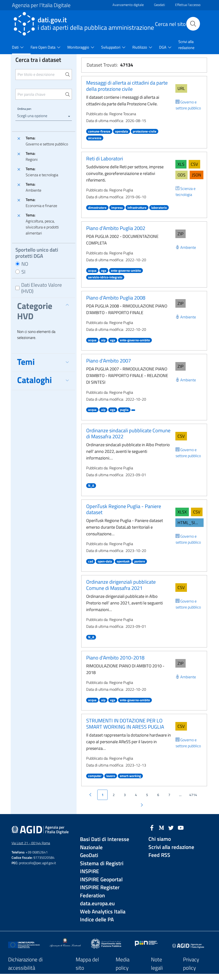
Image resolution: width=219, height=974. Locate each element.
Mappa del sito (87, 963)
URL (181, 88)
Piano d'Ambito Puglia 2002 (115, 228)
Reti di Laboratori (104, 158)
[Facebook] (151, 827)
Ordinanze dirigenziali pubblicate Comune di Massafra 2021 (121, 585)
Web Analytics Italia (103, 912)
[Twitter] (171, 827)
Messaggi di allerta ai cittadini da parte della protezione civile (127, 86)
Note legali (157, 963)
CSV (194, 164)
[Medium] (161, 827)
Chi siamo (159, 839)
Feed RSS (159, 855)
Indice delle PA (97, 919)
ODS (181, 175)
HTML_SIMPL (190, 522)
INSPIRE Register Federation (100, 891)
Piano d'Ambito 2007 (108, 360)
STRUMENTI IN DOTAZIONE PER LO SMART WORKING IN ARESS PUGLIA (125, 724)
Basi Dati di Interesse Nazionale (104, 843)
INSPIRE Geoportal (101, 879)
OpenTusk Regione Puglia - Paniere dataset (123, 509)
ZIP (180, 233)
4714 (193, 794)
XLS (181, 164)
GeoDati (89, 855)
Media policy (122, 963)
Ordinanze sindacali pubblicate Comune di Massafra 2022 (128, 433)
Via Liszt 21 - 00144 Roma (31, 843)
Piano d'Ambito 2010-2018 (115, 657)
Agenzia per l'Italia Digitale (41, 5)
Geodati (159, 4)
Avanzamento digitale (128, 4)
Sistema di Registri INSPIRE (101, 867)
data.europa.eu (97, 903)
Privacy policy (191, 963)
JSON (196, 175)
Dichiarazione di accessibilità (25, 963)
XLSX (182, 512)
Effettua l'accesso (187, 4)
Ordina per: (24, 108)
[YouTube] (180, 827)
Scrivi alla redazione (171, 847)
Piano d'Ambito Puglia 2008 (115, 297)
